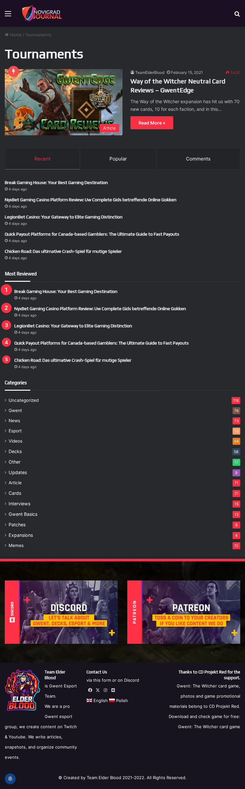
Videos (15, 441)
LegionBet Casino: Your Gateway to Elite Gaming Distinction (63, 216)
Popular (118, 159)
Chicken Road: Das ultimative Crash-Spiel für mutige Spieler (63, 251)
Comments (198, 159)
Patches (17, 524)
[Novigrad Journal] (42, 13)
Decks (15, 451)
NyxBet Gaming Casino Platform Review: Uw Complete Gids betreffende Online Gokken (90, 199)
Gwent (15, 410)
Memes (16, 545)
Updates (18, 472)
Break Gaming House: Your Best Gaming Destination (56, 182)
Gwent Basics (23, 514)
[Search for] (237, 16)
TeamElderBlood (149, 72)
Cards (15, 493)
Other (14, 462)
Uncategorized (24, 400)
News (14, 420)
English (100, 700)
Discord (131, 680)
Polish (121, 700)
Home (15, 34)
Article (15, 482)
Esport (15, 430)
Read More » (151, 122)
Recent (42, 159)
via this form (98, 680)
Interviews (19, 503)
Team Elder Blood (104, 777)
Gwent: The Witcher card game (209, 726)
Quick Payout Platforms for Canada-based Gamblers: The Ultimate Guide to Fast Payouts (92, 234)
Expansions (21, 535)
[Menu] (8, 16)
